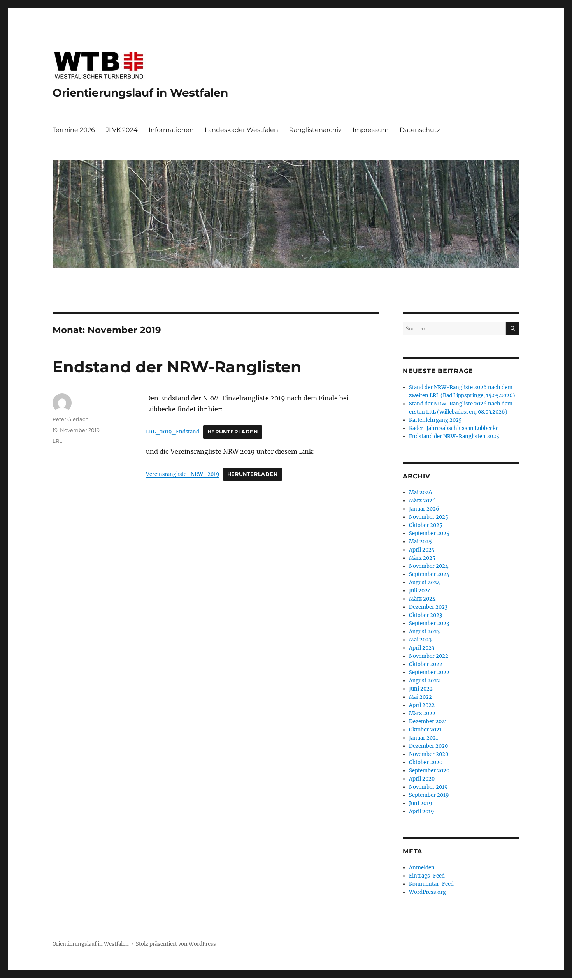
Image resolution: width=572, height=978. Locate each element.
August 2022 (424, 680)
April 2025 (422, 549)
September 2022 (429, 672)
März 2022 (422, 713)
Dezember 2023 (428, 607)
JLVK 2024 (122, 130)
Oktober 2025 (425, 525)
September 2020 (429, 770)
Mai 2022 (420, 697)
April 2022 (422, 705)
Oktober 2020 (425, 762)
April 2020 (422, 778)
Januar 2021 (423, 738)
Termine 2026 (74, 130)
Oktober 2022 (425, 664)
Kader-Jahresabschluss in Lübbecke (453, 428)
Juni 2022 (421, 688)
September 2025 (429, 533)
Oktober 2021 (425, 729)
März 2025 (422, 558)
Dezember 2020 (428, 746)
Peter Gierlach (71, 419)
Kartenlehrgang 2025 (435, 420)
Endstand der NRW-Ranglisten (177, 366)
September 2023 (429, 623)
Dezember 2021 (428, 721)
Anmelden (422, 867)
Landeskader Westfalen (241, 130)
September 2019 (429, 795)
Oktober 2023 (425, 615)
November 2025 (428, 517)
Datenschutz (420, 130)
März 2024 (422, 599)
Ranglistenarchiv (315, 130)
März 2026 (422, 500)
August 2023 (424, 631)
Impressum (371, 130)
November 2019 (428, 787)
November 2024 (428, 566)
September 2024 (429, 574)
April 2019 (421, 811)
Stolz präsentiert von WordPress (176, 944)
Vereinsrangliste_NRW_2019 (182, 474)
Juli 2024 (420, 590)
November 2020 (428, 754)
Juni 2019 (420, 803)
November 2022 (428, 656)
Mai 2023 (420, 639)
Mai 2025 (420, 541)
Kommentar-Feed (431, 884)
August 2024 (424, 582)
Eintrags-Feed (427, 875)
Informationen (171, 130)
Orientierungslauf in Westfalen (140, 92)
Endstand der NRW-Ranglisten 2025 (454, 436)
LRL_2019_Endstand (172, 431)
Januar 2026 (424, 509)
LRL (57, 441)
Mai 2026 (420, 492)
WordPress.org (427, 892)
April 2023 (421, 648)
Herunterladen (232, 432)
